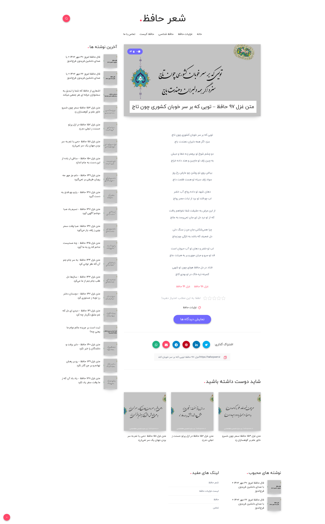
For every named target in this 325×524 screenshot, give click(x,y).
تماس (216, 507)
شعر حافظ (164, 19)
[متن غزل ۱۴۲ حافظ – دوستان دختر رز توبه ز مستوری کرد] (110, 298)
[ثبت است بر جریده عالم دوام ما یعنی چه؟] (110, 331)
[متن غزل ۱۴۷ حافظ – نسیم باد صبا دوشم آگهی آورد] (110, 213)
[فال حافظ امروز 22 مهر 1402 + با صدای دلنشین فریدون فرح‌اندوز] (110, 78)
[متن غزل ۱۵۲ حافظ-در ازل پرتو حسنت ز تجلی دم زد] (110, 128)
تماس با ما (129, 34)
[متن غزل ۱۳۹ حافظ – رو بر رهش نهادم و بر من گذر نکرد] (110, 365)
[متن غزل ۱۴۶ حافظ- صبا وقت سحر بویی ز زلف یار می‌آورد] (110, 230)
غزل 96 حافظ (183, 286)
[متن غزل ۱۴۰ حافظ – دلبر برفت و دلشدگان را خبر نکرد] (110, 348)
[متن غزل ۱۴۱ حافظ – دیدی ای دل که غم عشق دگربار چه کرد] (110, 315)
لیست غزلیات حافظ (209, 491)
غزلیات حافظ (185, 34)
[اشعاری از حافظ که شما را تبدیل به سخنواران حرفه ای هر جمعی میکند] (110, 95)
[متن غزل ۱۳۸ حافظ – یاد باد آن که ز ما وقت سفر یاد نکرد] (110, 382)
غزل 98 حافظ (201, 286)
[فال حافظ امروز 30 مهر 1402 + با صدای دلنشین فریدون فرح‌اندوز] (110, 61)
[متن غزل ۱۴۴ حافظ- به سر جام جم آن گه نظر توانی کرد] (110, 264)
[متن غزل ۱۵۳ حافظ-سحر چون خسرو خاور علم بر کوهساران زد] (110, 112)
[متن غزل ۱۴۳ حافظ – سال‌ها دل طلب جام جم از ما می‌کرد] (110, 281)
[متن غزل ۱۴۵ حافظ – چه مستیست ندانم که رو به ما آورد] (110, 247)
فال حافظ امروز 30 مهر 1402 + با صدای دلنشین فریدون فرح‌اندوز (248, 487)
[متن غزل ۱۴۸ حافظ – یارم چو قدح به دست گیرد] (110, 196)
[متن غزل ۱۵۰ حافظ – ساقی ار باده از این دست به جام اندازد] (110, 162)
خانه (199, 34)
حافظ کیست (147, 34)
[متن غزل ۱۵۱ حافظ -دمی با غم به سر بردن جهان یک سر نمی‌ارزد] (110, 145)
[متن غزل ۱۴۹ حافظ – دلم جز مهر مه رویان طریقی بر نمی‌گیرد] (110, 179)
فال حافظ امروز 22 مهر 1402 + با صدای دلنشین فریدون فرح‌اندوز (248, 504)
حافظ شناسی (166, 34)
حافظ (216, 499)
